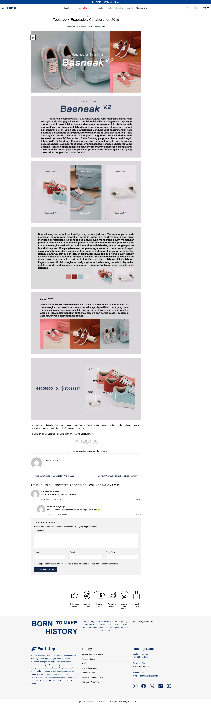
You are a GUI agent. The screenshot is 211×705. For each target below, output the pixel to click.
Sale (110, 8)
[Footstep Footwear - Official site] (14, 8)
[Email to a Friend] (86, 442)
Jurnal (130, 8)
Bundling (119, 8)
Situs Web (110, 552)
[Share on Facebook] (77, 442)
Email (73, 552)
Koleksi (67, 8)
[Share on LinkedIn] (95, 442)
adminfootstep (99, 27)
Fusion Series (84, 8)
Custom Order (142, 8)
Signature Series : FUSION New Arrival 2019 (54, 476)
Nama (37, 552)
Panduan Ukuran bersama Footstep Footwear (117, 476)
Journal (86, 16)
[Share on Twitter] (82, 442)
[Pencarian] (188, 8)
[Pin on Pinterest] (90, 442)
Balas (138, 499)
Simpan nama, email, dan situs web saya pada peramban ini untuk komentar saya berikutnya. (78, 564)
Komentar (39, 531)
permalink (103, 451)
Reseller (100, 8)
